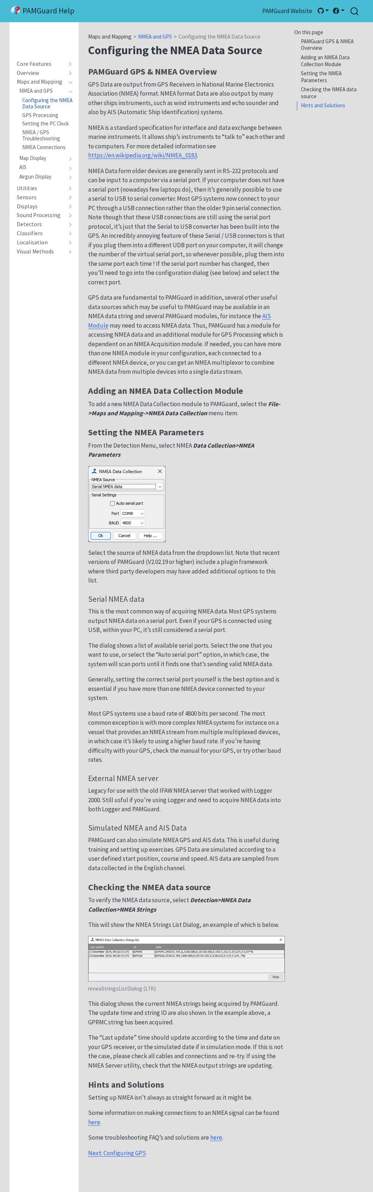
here (94, 1122)
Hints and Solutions (323, 105)
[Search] (354, 11)
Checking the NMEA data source (329, 93)
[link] (323, 11)
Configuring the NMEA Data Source (219, 36)
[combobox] (355, 11)
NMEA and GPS (155, 36)
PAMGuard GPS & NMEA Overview (327, 45)
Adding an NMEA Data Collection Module (325, 61)
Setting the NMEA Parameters (321, 77)
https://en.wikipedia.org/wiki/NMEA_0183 (142, 155)
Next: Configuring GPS (117, 1153)
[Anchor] (223, 70)
